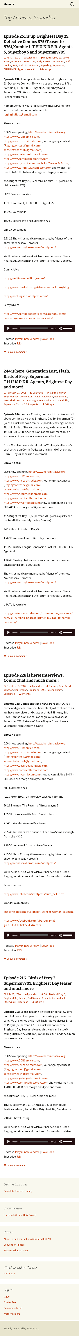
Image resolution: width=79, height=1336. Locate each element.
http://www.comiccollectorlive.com (26, 159)
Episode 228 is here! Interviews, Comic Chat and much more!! (34, 678)
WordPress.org (12, 1313)
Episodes (31, 57)
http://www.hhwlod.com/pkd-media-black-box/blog (36, 287)
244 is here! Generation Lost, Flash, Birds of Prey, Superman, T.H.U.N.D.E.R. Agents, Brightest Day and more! (38, 379)
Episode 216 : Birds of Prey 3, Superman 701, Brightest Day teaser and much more (38, 983)
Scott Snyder (32, 65)
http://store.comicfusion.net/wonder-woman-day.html (39, 911)
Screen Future (54, 690)
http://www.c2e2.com (54, 163)
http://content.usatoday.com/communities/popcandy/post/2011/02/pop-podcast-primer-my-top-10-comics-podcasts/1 (39, 617)
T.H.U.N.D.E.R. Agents (15, 69)
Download (47, 339)
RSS (19, 343)
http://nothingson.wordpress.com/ (26, 296)
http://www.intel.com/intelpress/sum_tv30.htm (34, 894)
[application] (39, 328)
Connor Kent (26, 396)
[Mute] (60, 328)
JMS (14, 65)
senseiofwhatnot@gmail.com (22, 150)
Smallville (63, 400)
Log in (7, 1296)
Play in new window (27, 339)
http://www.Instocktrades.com (23, 141)
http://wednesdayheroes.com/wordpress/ (30, 247)
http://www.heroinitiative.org (47, 132)
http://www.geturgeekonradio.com (26, 154)
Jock (21, 65)
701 (46, 994)
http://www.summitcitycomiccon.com (27, 167)
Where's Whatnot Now (16, 1250)
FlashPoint (47, 396)
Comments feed (12, 1308)
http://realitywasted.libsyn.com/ (24, 278)
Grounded (58, 61)
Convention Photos (14, 1244)
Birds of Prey (59, 392)
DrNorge (46, 69)
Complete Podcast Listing (18, 1191)
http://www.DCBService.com (21, 136)
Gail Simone (60, 396)
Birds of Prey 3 (57, 994)
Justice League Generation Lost (39, 400)
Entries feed (10, 1302)
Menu (7, 4)
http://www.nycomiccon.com (22, 163)
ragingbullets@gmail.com (20, 114)
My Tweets (10, 1273)
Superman (58, 65)
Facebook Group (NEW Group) (20, 1215)
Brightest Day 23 (52, 57)
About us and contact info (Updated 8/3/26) (27, 1239)
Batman (53, 686)
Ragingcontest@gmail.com (22, 145)
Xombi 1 (31, 69)
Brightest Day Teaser (15, 998)
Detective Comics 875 (23, 61)
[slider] (68, 328)
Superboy (46, 65)
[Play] (8, 328)
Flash (37, 396)
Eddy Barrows (44, 61)
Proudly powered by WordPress (21, 1328)
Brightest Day (11, 396)
